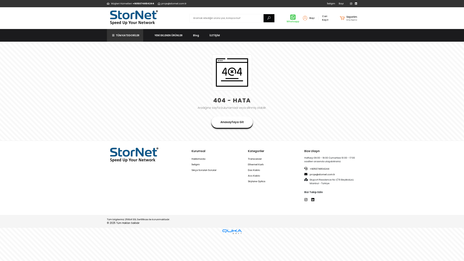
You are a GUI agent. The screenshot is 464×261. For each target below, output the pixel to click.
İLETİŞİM (215, 35)
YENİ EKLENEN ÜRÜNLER (169, 35)
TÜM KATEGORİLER (127, 35)
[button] (348, 18)
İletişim (331, 3)
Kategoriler (256, 151)
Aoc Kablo (254, 175)
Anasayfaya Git (232, 122)
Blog (196, 35)
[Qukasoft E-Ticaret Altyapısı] (232, 231)
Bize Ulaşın (312, 151)
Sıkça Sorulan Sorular (204, 170)
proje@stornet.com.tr (322, 174)
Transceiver (255, 159)
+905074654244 (319, 169)
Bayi (341, 3)
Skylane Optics (256, 181)
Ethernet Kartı (256, 164)
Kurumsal (198, 151)
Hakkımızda (198, 159)
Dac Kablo (254, 170)
